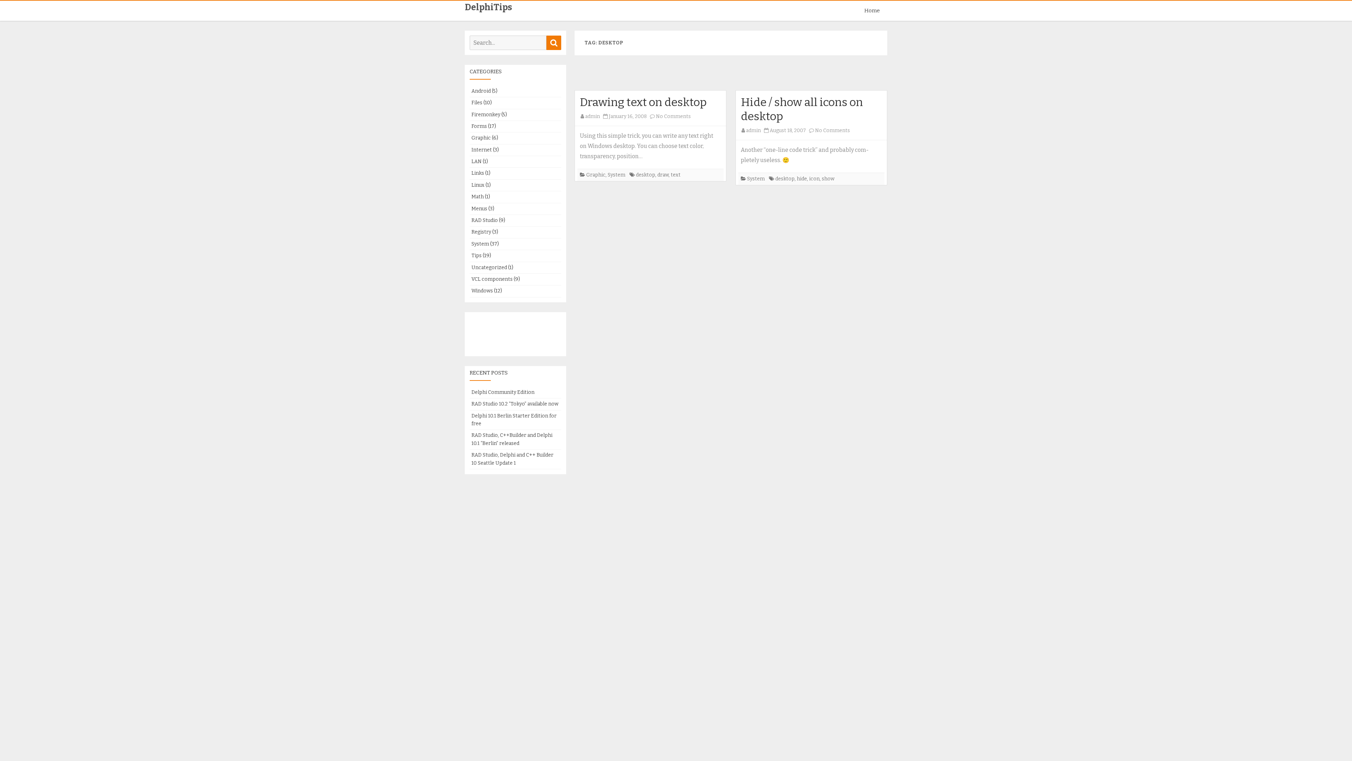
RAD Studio (484, 220)
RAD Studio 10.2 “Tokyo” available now (514, 404)
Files (476, 103)
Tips (476, 256)
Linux (477, 185)
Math (477, 197)
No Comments (673, 116)
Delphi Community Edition (502, 392)
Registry (481, 232)
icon (814, 179)
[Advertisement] (731, 75)
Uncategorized (489, 268)
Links (477, 173)
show (828, 179)
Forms (479, 126)
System (616, 175)
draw (663, 175)
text (676, 175)
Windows (482, 291)
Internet (481, 150)
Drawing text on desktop (643, 102)
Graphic (596, 175)
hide (802, 179)
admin (592, 116)
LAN (476, 162)
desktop (645, 175)
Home (872, 10)
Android (481, 91)
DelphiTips (488, 7)
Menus (479, 209)
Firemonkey (485, 115)
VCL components (492, 279)
